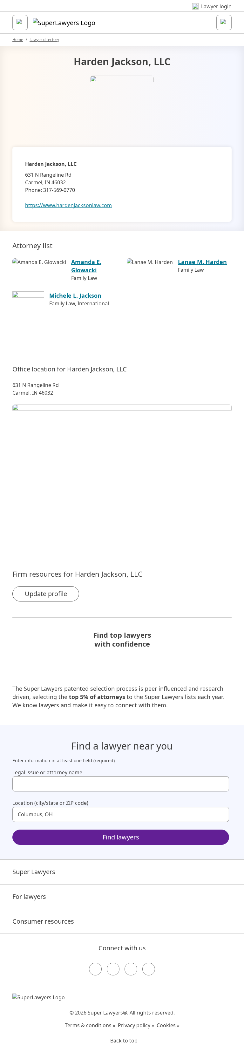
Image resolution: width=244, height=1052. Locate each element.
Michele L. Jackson (75, 295)
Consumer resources (43, 921)
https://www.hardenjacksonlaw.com (68, 205)
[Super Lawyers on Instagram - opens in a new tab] (113, 969)
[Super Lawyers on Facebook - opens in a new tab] (95, 969)
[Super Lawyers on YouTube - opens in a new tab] (131, 969)
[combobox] (120, 783)
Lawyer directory (44, 39)
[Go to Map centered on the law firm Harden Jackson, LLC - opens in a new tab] (122, 475)
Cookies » (168, 1025)
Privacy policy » (136, 1025)
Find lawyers (121, 837)
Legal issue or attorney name (47, 772)
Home (17, 39)
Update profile (46, 593)
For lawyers (29, 896)
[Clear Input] (221, 784)
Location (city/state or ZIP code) (50, 802)
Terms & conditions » (90, 1025)
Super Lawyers (33, 871)
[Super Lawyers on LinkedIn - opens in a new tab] (148, 969)
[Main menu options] (20, 22)
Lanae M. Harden (202, 262)
